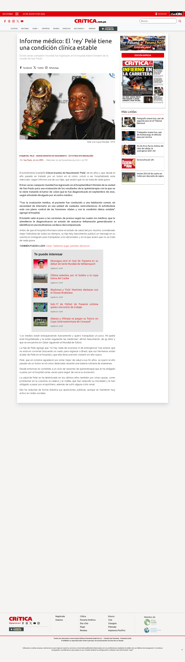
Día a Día (84, 623)
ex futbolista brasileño (81, 156)
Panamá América (88, 620)
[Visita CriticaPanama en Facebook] (23, 623)
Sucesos (14, 28)
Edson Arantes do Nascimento (51, 156)
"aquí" (131, 650)
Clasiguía (112, 623)
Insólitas (66, 28)
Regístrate (60, 616)
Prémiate (112, 627)
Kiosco (111, 616)
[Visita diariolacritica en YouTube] (34, 623)
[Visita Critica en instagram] (38, 623)
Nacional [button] (25, 28)
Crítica (83, 616)
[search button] (180, 21)
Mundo (56, 28)
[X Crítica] (18, 21)
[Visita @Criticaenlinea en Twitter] (27, 623)
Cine (110, 620)
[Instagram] (14, 21)
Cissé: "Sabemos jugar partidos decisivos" (67, 246)
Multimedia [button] (79, 28)
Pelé (32, 156)
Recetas (83, 630)
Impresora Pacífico (116, 630)
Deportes (46, 28)
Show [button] (34, 28)
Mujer (82, 627)
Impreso (92, 28)
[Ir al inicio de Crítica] (91, 21)
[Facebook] (5, 21)
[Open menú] (17, 14)
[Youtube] (22, 21)
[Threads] (9, 21)
